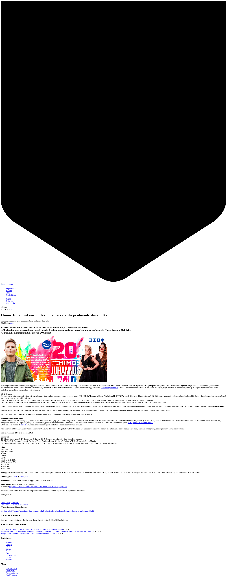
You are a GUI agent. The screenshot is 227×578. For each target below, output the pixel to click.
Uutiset (8, 557)
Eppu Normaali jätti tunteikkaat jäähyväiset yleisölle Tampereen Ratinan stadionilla (32, 529)
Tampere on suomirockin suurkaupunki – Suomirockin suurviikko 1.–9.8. (28, 533)
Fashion (9, 543)
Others (8, 549)
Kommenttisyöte (12, 573)
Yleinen (9, 560)
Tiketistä (23, 425)
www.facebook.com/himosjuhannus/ (14, 505)
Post (7, 553)
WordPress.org (11, 575)
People (8, 551)
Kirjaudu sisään (11, 569)
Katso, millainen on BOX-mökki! (140, 423)
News (8, 547)
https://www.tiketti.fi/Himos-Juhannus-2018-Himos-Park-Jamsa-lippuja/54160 (38, 487)
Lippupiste (24, 476)
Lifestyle (9, 545)
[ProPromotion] (7, 285)
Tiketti (15, 476)
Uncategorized (11, 555)
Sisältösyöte (10, 571)
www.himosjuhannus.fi (109, 388)
